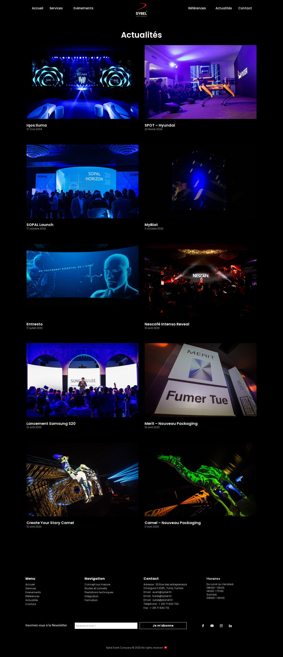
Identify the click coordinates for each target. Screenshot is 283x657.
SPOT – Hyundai (160, 125)
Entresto (35, 324)
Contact (245, 8)
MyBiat (151, 224)
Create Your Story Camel (50, 523)
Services (56, 8)
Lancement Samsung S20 (51, 423)
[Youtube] (212, 626)
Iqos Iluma (37, 125)
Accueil (37, 8)
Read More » (35, 135)
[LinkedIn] (230, 626)
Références (197, 8)
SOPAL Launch (40, 224)
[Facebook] (203, 626)
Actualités (223, 8)
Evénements (83, 8)
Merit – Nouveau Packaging (171, 423)
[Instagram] (221, 626)
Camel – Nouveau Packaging (173, 523)
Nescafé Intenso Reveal (167, 324)
